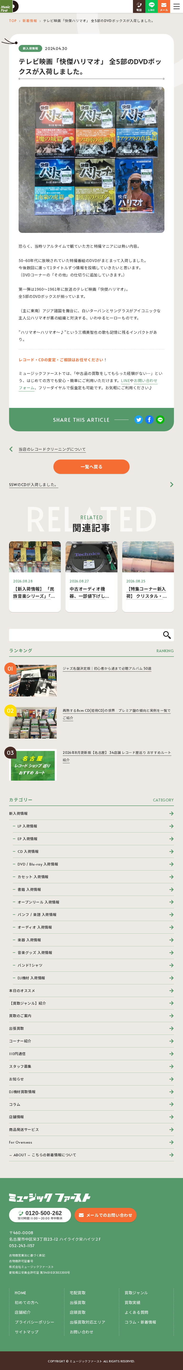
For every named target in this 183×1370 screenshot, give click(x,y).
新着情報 (30, 20)
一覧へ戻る (92, 467)
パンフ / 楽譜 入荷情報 (37, 914)
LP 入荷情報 (27, 825)
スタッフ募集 (20, 1066)
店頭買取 (78, 1312)
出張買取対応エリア (87, 1322)
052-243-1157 (22, 1245)
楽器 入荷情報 (29, 939)
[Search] (167, 635)
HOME (20, 1292)
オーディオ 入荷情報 (35, 927)
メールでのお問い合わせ (109, 1215)
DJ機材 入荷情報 (31, 977)
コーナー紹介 (20, 1040)
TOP (12, 20)
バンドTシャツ (30, 965)
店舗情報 (16, 1116)
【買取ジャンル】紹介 (27, 1003)
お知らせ (16, 1078)
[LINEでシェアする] (160, 423)
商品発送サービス (24, 1129)
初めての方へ (27, 1302)
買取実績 (132, 1302)
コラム (14, 1104)
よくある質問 (136, 1312)
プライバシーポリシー (34, 1322)
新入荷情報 (18, 813)
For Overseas (20, 1142)
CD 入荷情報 (28, 851)
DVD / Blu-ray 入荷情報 (38, 863)
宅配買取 (78, 1292)
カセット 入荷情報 (33, 876)
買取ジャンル (136, 1292)
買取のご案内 (20, 1015)
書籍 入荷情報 (29, 889)
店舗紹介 (22, 1312)
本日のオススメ (22, 990)
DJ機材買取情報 (22, 1091)
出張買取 (16, 1028)
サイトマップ (27, 1331)
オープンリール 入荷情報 (38, 901)
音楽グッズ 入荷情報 (35, 952)
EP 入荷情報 (27, 838)
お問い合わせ (82, 1331)
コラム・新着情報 (140, 1322)
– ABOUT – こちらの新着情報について (42, 1154)
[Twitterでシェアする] (138, 423)
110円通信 (17, 1053)
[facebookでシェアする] (149, 423)
